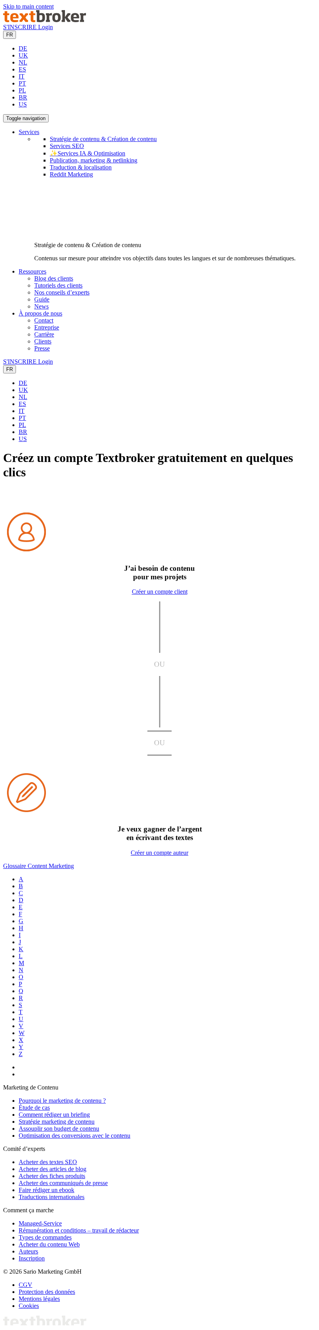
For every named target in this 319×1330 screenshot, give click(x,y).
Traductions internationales (51, 1197)
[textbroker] (44, 20)
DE (23, 48)
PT (22, 83)
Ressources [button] (32, 271)
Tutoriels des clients (58, 285)
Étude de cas (34, 1107)
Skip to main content (28, 6)
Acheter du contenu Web (49, 1244)
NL (23, 62)
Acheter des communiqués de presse (63, 1183)
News (41, 306)
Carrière (44, 334)
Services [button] (29, 132)
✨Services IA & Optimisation (87, 153)
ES (22, 69)
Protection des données (47, 1291)
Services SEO (67, 146)
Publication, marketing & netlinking (93, 160)
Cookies (29, 1305)
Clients (42, 341)
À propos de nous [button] (40, 313)
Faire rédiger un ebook (46, 1190)
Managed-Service (40, 1223)
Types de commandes (45, 1237)
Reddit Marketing (71, 174)
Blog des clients (53, 278)
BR (23, 97)
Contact (43, 320)
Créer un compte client (160, 591)
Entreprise (46, 327)
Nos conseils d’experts (61, 292)
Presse (42, 348)
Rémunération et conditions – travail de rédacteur (79, 1230)
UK (23, 55)
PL (22, 90)
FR (9, 35)
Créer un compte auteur (159, 852)
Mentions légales (39, 1298)
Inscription (32, 1258)
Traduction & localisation (81, 167)
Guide (41, 299)
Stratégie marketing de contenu (57, 1121)
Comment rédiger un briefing (54, 1114)
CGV (25, 1284)
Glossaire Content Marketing (38, 866)
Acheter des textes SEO (48, 1162)
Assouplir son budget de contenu (59, 1128)
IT (22, 76)
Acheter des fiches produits (52, 1176)
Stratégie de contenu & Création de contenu (103, 139)
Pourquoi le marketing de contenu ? (62, 1100)
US (23, 104)
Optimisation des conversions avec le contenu (74, 1135)
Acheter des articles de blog (52, 1169)
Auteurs (28, 1251)
